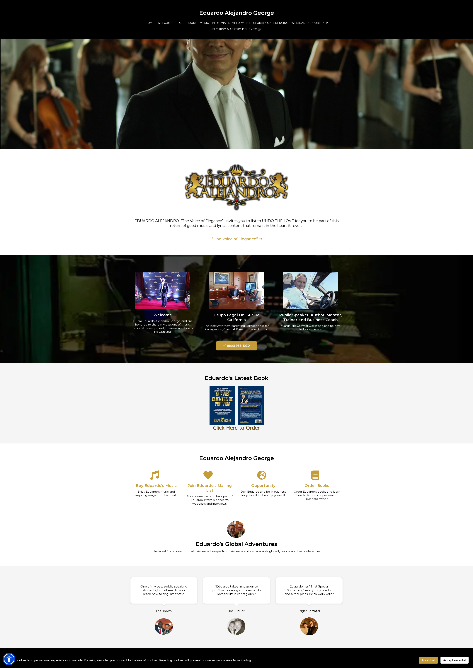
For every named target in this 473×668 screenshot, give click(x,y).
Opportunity (263, 485)
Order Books (317, 485)
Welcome (162, 315)
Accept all (428, 660)
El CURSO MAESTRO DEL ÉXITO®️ (236, 29)
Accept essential (454, 660)
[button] (9, 659)
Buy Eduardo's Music (156, 485)
